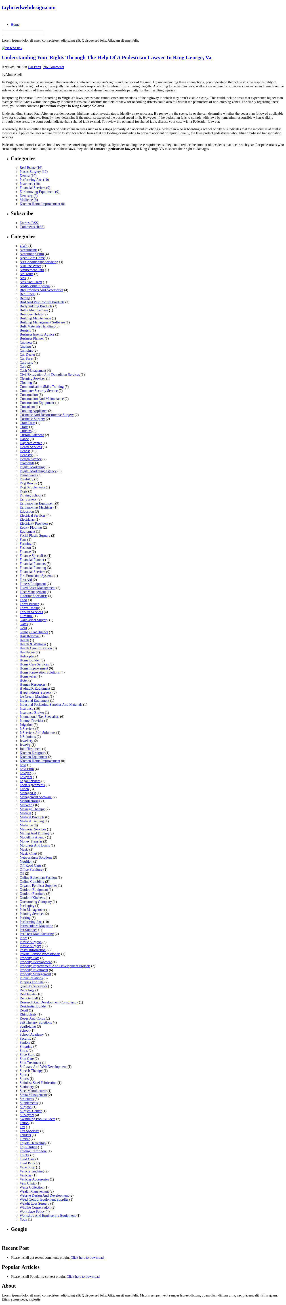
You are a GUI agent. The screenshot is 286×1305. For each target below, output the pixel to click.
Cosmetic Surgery (32, 419)
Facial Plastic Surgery (35, 535)
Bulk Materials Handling (37, 326)
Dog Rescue (28, 483)
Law (23, 765)
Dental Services (31, 447)
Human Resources (33, 684)
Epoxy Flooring (31, 527)
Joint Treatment (30, 749)
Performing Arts (31, 922)
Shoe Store (27, 1054)
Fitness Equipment (33, 584)
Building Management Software (42, 322)
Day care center (31, 443)
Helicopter (27, 656)
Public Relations (31, 978)
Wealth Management (34, 1191)
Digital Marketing (32, 467)
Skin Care (27, 1058)
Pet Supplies (28, 930)
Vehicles (26, 1175)
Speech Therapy (31, 1071)
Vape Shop (27, 1167)
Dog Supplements (32, 487)
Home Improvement (34, 668)
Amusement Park (32, 270)
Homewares (28, 676)
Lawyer (25, 773)
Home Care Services (34, 664)
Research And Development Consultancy (49, 1002)
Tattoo (24, 1123)
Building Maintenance (35, 318)
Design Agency (31, 459)
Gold (23, 628)
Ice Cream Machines (34, 696)
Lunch (24, 789)
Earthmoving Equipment (37, 503)
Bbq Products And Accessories (41, 290)
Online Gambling (32, 881)
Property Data (29, 958)
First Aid (26, 580)
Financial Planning (33, 568)
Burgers (25, 330)
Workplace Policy (32, 1211)
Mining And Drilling (34, 833)
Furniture (26, 616)
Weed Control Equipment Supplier (44, 1199)
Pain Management (32, 910)
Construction (29, 395)
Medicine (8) (29, 200)
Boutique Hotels (31, 314)
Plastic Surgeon (31, 942)
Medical (25, 813)
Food (23, 600)
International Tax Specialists (39, 716)
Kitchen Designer (32, 753)
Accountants (28, 250)
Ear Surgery (28, 499)
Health (24, 640)
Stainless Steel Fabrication (38, 1083)
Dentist (25, 451)
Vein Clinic (28, 1183)
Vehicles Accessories (34, 1179)
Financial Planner (32, 560)
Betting (25, 298)
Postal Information (33, 950)
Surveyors (27, 1115)
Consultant (27, 407)
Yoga (23, 1219)
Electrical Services (33, 515)
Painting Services (32, 914)
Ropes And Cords (32, 1018)
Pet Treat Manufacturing (37, 934)
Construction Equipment (37, 403)
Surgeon (26, 1107)
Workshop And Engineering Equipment (48, 1215)
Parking (25, 918)
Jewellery (26, 741)
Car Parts (34, 67)
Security (25, 1038)
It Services (27, 729)
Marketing (27, 805)
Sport (23, 1075)
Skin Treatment (30, 1062)
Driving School (30, 495)
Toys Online (28, 1147)
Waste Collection (32, 1187)
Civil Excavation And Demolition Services (50, 374)
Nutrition (26, 861)
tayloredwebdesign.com (29, 7)
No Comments (53, 67)
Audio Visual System (35, 286)
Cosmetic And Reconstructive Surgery (47, 415)
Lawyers (26, 777)
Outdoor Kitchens (32, 898)
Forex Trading (30, 608)
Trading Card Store (33, 1151)
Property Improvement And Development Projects (55, 966)
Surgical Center (31, 1111)
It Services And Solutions (37, 733)
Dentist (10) (28, 175)
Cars (23, 366)
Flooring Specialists (33, 596)
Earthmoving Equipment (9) (39, 192)
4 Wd (23, 246)
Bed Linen (27, 294)
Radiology (27, 990)
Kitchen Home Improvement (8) (42, 204)
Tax (22, 1127)
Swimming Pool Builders (37, 1119)
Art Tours (26, 274)
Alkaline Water (30, 266)
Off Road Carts (30, 865)
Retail (24, 1010)
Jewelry (25, 745)
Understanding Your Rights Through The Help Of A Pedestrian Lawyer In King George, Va (106, 57)
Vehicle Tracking (32, 1171)
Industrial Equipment (34, 700)
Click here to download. (88, 1257)
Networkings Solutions (36, 857)
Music (24, 849)
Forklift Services (31, 612)
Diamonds (27, 463)
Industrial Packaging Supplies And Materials (51, 704)
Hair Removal (30, 636)
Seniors (25, 1042)
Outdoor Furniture (32, 893)
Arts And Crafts (31, 282)
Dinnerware (28, 475)
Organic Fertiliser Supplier (38, 885)
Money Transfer (31, 841)
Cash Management (33, 370)
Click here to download (83, 1276)
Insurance (26, 708)
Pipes (23, 938)
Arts (23, 278)
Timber (25, 1139)
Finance (25, 551)
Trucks (24, 1155)
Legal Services (30, 781)
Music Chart (28, 853)
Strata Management (33, 1095)
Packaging (27, 906)
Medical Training (32, 821)
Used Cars (27, 1159)
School (24, 1030)
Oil (22, 873)
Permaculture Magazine (36, 926)
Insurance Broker (32, 712)
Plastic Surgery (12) (34, 171)
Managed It (28, 793)
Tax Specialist (29, 1131)
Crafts (24, 427)
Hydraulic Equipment (35, 688)
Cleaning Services (32, 378)
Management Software (36, 797)
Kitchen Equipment (33, 757)
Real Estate (28, 994)
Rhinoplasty (28, 1014)
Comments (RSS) (32, 227)
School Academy (32, 1034)
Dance (24, 439)
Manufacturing (30, 801)
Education (27, 511)
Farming (26, 543)
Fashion (25, 547)
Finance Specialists (33, 555)
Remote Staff (29, 998)
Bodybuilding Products (36, 306)
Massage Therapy (32, 809)
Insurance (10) (30, 184)
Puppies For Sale (32, 982)
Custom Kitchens (32, 435)
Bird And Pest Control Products (42, 302)
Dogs (23, 491)
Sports (24, 1079)
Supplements (29, 1103)
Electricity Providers (34, 523)
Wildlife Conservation (35, 1207)
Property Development (36, 962)
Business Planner (32, 338)
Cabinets (26, 342)
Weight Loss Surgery (34, 1203)
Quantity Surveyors (33, 986)
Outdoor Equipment (34, 889)
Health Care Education (36, 648)
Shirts (24, 1050)
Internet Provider (31, 720)
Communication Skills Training (42, 387)
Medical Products (32, 817)
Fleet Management (33, 592)
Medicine (26, 825)
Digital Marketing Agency (38, 471)
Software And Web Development (43, 1066)
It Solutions (28, 737)
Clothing (26, 382)
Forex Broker (29, 604)
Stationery (27, 1087)
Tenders (25, 1135)
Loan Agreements (32, 785)
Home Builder (30, 660)
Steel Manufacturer (33, 1091)
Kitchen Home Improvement (40, 761)
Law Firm (27, 769)
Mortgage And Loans (35, 845)
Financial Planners (33, 564)
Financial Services (32, 572)
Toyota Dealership (33, 1143)
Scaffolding (28, 1026)
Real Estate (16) (31, 167)
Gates (24, 624)
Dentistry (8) (29, 196)
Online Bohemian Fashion (38, 877)
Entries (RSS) (29, 223)
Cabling (25, 346)
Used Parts (27, 1163)
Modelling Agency (33, 837)
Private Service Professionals (40, 954)
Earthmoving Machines (36, 507)
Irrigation (26, 724)
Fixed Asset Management (37, 588)
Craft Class (27, 423)
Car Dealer (27, 354)
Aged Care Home (32, 258)
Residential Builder (33, 1006)
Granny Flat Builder (34, 632)
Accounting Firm (32, 254)
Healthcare (27, 652)
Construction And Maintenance (42, 399)
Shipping (26, 1046)
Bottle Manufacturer (34, 310)
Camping (26, 350)
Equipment (27, 531)
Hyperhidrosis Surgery (36, 692)
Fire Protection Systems (36, 576)
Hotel (23, 680)
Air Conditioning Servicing (39, 262)
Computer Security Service (39, 391)
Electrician (27, 519)
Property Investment (34, 970)
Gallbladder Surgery (34, 620)
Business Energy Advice (37, 334)
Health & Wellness (33, 644)
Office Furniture (31, 869)
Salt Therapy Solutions (36, 1022)
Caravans (26, 362)
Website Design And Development (44, 1195)
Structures (27, 1099)
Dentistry (26, 455)
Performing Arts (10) (34, 180)
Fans (23, 539)
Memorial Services (33, 829)
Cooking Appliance (33, 411)
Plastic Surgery (30, 946)
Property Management (35, 974)
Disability (26, 479)
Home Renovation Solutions (40, 672)
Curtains (26, 431)
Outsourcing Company (36, 902)
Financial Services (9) (35, 188)
